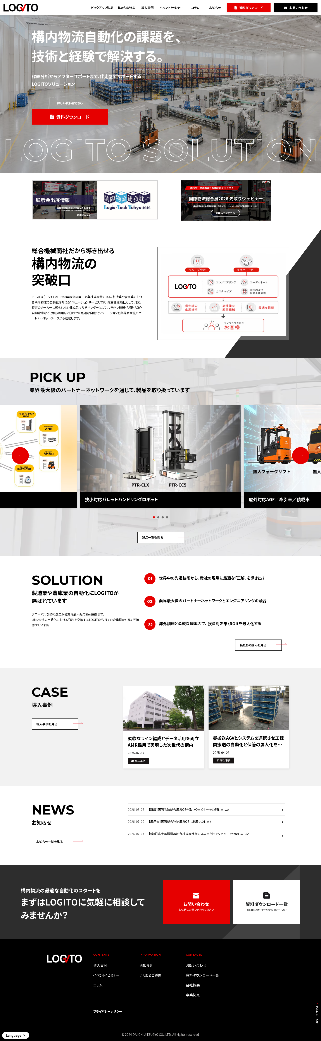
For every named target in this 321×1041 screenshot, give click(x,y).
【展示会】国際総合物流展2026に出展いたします (180, 821)
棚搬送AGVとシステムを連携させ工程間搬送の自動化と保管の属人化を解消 (248, 741)
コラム (195, 7)
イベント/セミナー (171, 7)
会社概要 (193, 985)
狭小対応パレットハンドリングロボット (121, 499)
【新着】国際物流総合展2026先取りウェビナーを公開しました (189, 809)
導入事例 (147, 7)
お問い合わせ (298, 7)
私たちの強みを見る (253, 645)
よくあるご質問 (151, 975)
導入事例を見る (46, 724)
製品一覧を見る (152, 537)
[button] (154, 517)
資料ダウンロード (251, 7)
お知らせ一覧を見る (49, 841)
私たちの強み (126, 7)
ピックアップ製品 (102, 7)
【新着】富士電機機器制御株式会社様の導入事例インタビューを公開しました (199, 834)
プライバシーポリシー (107, 1011)
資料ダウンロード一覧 (202, 975)
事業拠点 (193, 994)
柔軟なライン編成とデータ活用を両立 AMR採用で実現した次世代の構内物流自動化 (163, 741)
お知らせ (215, 7)
